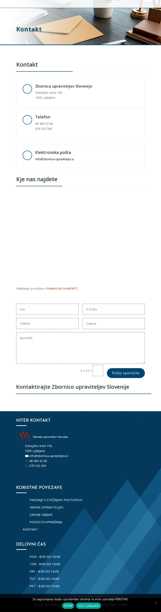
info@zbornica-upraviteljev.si (54, 159)
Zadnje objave (41, 514)
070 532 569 (43, 129)
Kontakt (30, 529)
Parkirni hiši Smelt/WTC (62, 288)
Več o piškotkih (88, 605)
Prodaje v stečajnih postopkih (56, 500)
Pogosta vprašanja (46, 522)
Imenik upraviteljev (46, 507)
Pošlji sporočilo (126, 373)
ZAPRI (68, 605)
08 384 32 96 (44, 124)
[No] (156, 603)
